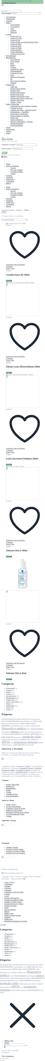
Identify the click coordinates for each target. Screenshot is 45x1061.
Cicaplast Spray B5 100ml (17, 274)
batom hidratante (12, 721)
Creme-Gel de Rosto (17, 54)
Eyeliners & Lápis (16, 73)
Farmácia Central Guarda (14, 849)
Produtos (9, 176)
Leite (12, 29)
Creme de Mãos (15, 44)
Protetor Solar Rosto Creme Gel (21, 98)
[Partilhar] (5, 1058)
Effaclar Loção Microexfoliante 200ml (23, 366)
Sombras (13, 83)
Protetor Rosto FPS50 (17, 89)
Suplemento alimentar (26, 742)
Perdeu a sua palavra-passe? (11, 155)
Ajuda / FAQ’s (11, 804)
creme (30, 721)
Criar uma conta (11, 141)
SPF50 (6, 742)
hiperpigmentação (37, 729)
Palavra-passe (7, 149)
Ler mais (9, 281)
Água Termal (14, 61)
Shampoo (13, 32)
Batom (12, 65)
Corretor (13, 67)
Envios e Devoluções (13, 806)
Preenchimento (18, 737)
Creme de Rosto (16, 50)
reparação (23, 739)
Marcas (8, 183)
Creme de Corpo (16, 38)
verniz (4, 745)
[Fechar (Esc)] (7, 1058)
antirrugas (24, 719)
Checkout (7, 888)
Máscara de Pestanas (17, 77)
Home (8, 164)
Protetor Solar (15, 91)
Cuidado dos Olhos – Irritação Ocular (23, 110)
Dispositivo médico (14, 728)
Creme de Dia (15, 40)
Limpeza (13, 30)
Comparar (7, 890)
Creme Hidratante (16, 52)
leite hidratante (6, 732)
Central (12, 174)
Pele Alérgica (5, 734)
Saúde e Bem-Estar (12, 104)
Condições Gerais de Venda (15, 808)
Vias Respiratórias (16, 125)
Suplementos (10, 129)
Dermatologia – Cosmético (19, 112)
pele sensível (7, 737)
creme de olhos (25, 723)
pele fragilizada (15, 734)
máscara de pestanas (36, 732)
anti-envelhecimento (8, 719)
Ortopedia (9, 177)
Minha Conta (8, 913)
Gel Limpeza (14, 27)
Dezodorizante (11, 56)
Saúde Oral (14, 118)
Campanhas (10, 181)
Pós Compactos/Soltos (18, 81)
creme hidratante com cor (17, 725)
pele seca (41, 734)
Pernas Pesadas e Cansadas (19, 116)
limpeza (15, 731)
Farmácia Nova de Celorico (15, 853)
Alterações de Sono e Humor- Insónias (23, 106)
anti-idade (18, 719)
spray (11, 742)
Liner (12, 75)
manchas (21, 732)
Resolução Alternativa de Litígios (17, 812)
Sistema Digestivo (16, 120)
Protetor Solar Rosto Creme (19, 96)
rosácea (33, 739)
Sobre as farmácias (12, 166)
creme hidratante (29, 969)
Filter (4, 212)
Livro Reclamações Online (15, 814)
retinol (28, 739)
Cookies (9, 816)
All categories (11, 17)
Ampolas (9, 21)
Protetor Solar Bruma (17, 92)
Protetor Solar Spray (17, 100)
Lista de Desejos (10, 910)
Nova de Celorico (16, 170)
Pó (11, 79)
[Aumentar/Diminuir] (1, 1058)
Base (12, 63)
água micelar (30, 745)
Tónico (8, 131)
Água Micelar (15, 60)
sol (37, 739)
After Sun (13, 87)
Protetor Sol (10, 85)
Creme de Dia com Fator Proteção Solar (24, 42)
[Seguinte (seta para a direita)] (3, 1060)
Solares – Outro (15, 102)
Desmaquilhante (16, 71)
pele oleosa (34, 734)
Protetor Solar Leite (17, 94)
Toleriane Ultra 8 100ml (16, 550)
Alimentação (10, 19)
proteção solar (32, 736)
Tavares (13, 168)
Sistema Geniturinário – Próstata (21, 122)
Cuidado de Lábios (16, 69)
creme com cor (32, 967)
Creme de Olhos (16, 48)
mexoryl (27, 732)
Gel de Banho (15, 25)
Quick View (10, 268)
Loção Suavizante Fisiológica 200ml (22, 458)
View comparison (8, 1056)
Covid (6, 896)
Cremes (8, 34)
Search (6, 1043)
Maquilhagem (11, 58)
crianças (27, 725)
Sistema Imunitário (16, 124)
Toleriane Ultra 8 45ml (16, 673)
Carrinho (7, 886)
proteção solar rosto (8, 739)
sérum (40, 742)
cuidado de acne (35, 725)
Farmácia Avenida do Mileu (15, 851)
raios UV (17, 739)
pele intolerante (25, 734)
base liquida (39, 964)
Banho (8, 23)
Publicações (10, 179)
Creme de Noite (15, 46)
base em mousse (32, 719)
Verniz (8, 133)
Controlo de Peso (16, 108)
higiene (28, 729)
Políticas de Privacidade (14, 810)
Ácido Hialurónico (19, 745)
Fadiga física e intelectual (19, 114)
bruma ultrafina (24, 721)
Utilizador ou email (9, 145)
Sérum (8, 127)
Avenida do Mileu (16, 172)
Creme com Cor (15, 36)
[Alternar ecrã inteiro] (3, 1058)
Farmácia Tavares (12, 847)
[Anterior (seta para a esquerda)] (1, 1060)
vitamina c (9, 745)
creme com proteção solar (12, 723)
